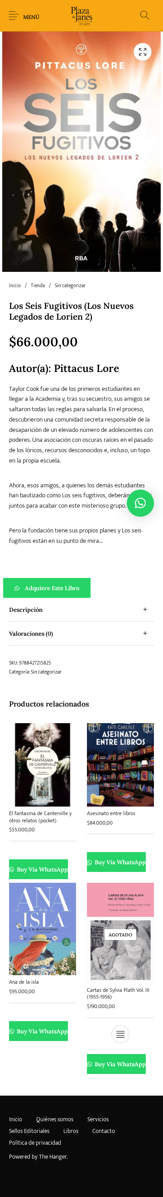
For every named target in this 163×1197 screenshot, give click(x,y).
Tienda (38, 286)
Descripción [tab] (26, 610)
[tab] (81, 610)
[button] (81, 588)
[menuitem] (15, 1120)
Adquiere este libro (52, 588)
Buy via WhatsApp (42, 869)
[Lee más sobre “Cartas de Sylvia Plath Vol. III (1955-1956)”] (120, 1034)
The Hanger (53, 1157)
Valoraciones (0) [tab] (31, 633)
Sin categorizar (70, 286)
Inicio (15, 286)
